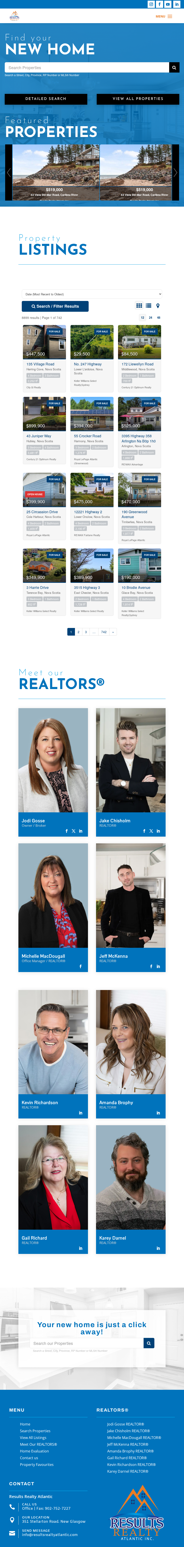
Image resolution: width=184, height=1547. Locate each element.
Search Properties (35, 1431)
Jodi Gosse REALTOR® (125, 1425)
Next (175, 172)
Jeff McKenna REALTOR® (127, 1445)
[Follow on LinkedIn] (176, 4)
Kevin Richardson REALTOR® (131, 1465)
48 (158, 317)
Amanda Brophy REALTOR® (130, 1452)
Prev (9, 172)
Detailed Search (45, 99)
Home (25, 1425)
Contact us (29, 1458)
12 (142, 317)
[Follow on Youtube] (167, 4)
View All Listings (33, 1438)
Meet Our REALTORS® (38, 1445)
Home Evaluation (34, 1452)
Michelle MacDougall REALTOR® (134, 1438)
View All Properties (138, 99)
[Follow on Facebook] (159, 4)
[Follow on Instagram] (151, 4)
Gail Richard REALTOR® (127, 1458)
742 (104, 632)
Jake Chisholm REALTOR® (128, 1431)
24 (150, 317)
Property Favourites (37, 1465)
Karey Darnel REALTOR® (127, 1472)
